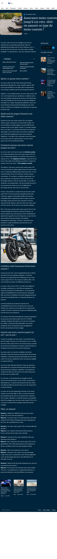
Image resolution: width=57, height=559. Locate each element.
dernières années (30, 152)
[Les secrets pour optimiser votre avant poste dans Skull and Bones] (43, 70)
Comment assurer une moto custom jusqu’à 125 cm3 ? (9, 67)
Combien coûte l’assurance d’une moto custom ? (27, 67)
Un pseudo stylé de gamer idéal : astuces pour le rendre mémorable (51, 83)
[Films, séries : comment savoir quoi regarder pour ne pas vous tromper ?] (6, 483)
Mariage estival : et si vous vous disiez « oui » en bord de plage (32, 490)
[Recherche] (54, 3)
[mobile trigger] (2, 3)
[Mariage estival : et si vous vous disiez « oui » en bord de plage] (32, 483)
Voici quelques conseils (25, 163)
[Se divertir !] (10, 3)
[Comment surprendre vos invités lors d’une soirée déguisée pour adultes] (43, 93)
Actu (15, 494)
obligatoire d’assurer (19, 159)
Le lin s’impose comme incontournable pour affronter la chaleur (51, 60)
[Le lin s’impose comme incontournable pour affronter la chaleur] (43, 59)
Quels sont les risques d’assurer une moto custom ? (26, 63)
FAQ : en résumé (23, 71)
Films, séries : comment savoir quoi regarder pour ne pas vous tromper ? (6, 490)
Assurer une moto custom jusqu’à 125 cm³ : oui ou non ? (10, 71)
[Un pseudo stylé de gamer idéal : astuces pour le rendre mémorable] (43, 81)
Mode (48, 55)
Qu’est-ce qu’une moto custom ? (9, 62)
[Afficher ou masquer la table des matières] (23, 59)
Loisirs (25, 33)
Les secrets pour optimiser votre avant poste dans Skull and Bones (51, 71)
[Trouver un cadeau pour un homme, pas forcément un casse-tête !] (19, 483)
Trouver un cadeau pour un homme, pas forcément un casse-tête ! (18, 490)
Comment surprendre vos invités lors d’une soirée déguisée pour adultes (51, 95)
